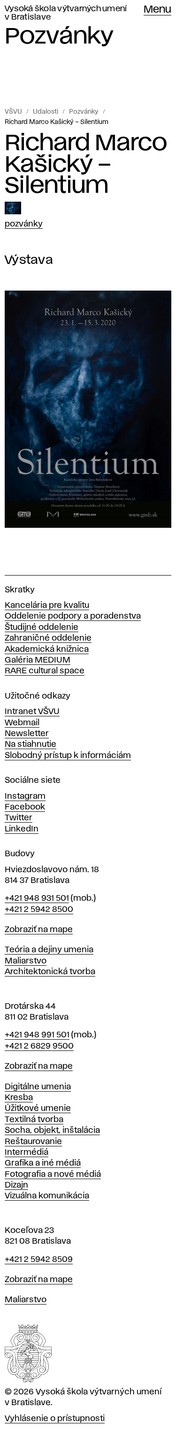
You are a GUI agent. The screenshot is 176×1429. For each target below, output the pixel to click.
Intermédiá (26, 1152)
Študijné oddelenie (41, 627)
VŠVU (13, 112)
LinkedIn (21, 829)
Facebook (25, 807)
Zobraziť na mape (39, 929)
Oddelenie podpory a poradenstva (73, 616)
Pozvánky (84, 112)
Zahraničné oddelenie (48, 638)
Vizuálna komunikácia (47, 1196)
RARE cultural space (44, 671)
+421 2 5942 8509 (39, 1259)
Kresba (19, 1097)
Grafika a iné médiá (43, 1163)
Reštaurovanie (33, 1141)
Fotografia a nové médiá (53, 1174)
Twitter (18, 818)
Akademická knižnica (47, 649)
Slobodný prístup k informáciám (68, 755)
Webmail (22, 723)
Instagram (25, 796)
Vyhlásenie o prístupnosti (55, 1418)
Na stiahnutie (30, 744)
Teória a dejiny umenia (49, 950)
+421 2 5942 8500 (39, 909)
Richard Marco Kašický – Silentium (56, 122)
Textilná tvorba (34, 1119)
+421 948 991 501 (37, 1035)
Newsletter (27, 733)
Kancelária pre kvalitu (47, 605)
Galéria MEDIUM (37, 660)
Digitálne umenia (38, 1087)
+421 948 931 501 (37, 898)
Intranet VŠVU (32, 711)
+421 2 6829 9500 (39, 1046)
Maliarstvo (25, 961)
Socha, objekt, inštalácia (52, 1130)
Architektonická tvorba (50, 972)
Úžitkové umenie (38, 1108)
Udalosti (45, 112)
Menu (157, 10)
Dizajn (16, 1185)
